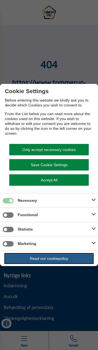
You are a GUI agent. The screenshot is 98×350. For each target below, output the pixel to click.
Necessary (27, 200)
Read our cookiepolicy (49, 258)
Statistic (25, 229)
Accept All (49, 180)
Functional (28, 215)
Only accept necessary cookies (49, 149)
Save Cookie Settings (49, 165)
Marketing (27, 243)
